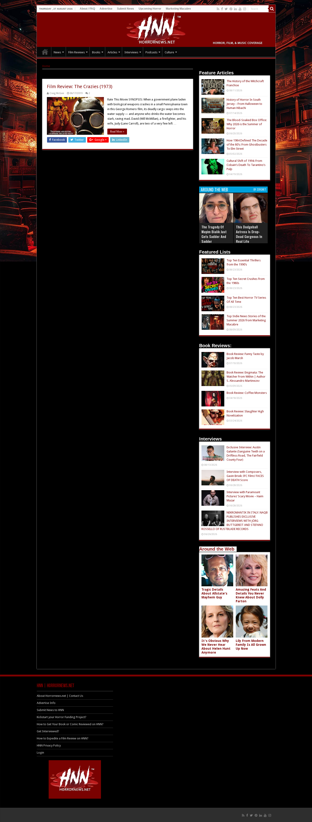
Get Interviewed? (48, 731)
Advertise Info (46, 703)
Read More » (117, 131)
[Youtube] (240, 9)
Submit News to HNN (50, 710)
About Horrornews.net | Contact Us (60, 696)
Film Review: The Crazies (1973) (79, 86)
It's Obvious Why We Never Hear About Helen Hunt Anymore (215, 646)
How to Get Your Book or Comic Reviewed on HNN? (70, 724)
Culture (169, 52)
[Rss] (218, 9)
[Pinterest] (231, 9)
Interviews (131, 52)
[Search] (272, 8)
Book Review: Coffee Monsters (247, 393)
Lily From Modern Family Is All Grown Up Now (251, 644)
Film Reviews (76, 52)
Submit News (125, 8)
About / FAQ (87, 8)
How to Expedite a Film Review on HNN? (62, 738)
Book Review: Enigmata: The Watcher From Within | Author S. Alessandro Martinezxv (246, 376)
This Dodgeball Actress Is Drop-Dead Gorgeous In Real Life (249, 234)
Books (96, 52)
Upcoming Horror (150, 8)
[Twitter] (226, 9)
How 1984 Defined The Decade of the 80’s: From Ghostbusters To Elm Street (247, 144)
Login (40, 752)
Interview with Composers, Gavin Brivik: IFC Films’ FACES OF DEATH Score (245, 476)
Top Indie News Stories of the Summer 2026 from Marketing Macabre (246, 320)
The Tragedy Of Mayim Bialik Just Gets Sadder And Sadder (214, 234)
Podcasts (151, 52)
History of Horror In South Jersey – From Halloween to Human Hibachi (244, 104)
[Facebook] (222, 9)
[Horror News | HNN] (156, 28)
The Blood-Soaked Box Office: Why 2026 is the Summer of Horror (247, 124)
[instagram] (244, 9)
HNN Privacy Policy (49, 745)
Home (46, 66)
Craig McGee (57, 93)
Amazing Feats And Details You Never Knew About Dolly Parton (251, 595)
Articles (112, 52)
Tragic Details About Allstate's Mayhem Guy (214, 593)
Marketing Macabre (178, 8)
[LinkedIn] (235, 9)
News (57, 52)
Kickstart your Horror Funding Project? (61, 717)
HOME (45, 52)
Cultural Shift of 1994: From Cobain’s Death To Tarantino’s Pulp (246, 165)
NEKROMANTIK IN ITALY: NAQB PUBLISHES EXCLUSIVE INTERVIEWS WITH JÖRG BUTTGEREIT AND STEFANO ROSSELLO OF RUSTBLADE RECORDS (234, 521)
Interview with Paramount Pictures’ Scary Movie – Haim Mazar (245, 496)
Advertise (106, 8)
